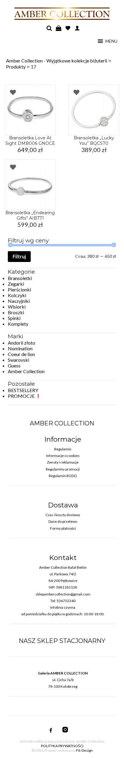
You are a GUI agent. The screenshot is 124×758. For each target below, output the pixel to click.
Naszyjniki (19, 301)
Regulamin (62, 449)
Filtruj (19, 256)
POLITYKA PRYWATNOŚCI (62, 746)
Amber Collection (26, 371)
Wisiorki (17, 306)
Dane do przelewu (62, 521)
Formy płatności (63, 528)
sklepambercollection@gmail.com (63, 594)
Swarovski (18, 360)
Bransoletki (20, 278)
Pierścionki (19, 289)
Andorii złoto (21, 343)
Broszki (16, 312)
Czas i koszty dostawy (62, 515)
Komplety (18, 324)
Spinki (14, 318)
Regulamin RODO (63, 475)
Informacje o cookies (63, 455)
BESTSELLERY (23, 390)
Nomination (20, 348)
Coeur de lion (21, 354)
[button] (111, 41)
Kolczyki (17, 295)
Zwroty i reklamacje (63, 462)
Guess (14, 365)
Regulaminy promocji (63, 469)
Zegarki (16, 284)
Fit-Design (84, 750)
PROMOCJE (22, 396)
